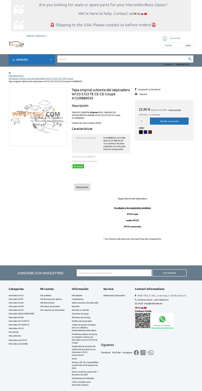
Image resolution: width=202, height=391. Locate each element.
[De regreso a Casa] (10, 72)
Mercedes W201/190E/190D (21, 313)
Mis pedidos (45, 295)
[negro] (141, 132)
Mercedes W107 (16, 299)
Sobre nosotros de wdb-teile (85, 302)
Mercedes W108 (16, 317)
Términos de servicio (81, 317)
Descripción (82, 187)
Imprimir (143, 94)
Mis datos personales (50, 306)
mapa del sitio (182, 64)
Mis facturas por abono (51, 299)
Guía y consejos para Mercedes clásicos (81, 383)
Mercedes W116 (16, 328)
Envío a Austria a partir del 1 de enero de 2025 (85, 373)
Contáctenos (77, 299)
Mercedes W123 (16, 295)
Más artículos (15, 335)
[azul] (145, 132)
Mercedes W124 (16, 310)
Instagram (127, 352)
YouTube (116, 352)
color (142, 127)
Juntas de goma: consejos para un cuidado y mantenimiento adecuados (84, 327)
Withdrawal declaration (114, 295)
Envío (74, 358)
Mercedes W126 (16, 302)
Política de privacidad (82, 321)
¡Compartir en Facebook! (149, 89)
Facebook (105, 352)
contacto (168, 64)
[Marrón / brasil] (150, 132)
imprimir (76, 306)
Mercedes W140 (16, 306)
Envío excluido (175, 110)
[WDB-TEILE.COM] (16, 43)
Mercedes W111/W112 (19, 321)
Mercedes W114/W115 (19, 324)
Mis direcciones (47, 302)
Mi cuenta (47, 289)
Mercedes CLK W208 (18, 343)
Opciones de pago (80, 313)
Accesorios (14, 331)
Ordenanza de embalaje (83, 378)
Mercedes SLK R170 (18, 340)
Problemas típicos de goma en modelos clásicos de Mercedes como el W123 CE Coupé (84, 338)
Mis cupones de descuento (52, 310)
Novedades (77, 295)
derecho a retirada (80, 310)
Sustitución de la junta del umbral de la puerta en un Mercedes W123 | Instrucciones (83, 350)
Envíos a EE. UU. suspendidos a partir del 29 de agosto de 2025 (85, 365)
